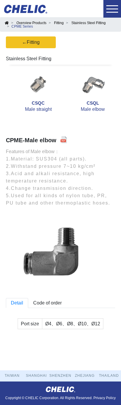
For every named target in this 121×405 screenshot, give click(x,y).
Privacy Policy (104, 398)
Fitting (59, 23)
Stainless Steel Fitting (88, 23)
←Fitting (31, 42)
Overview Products (31, 23)
